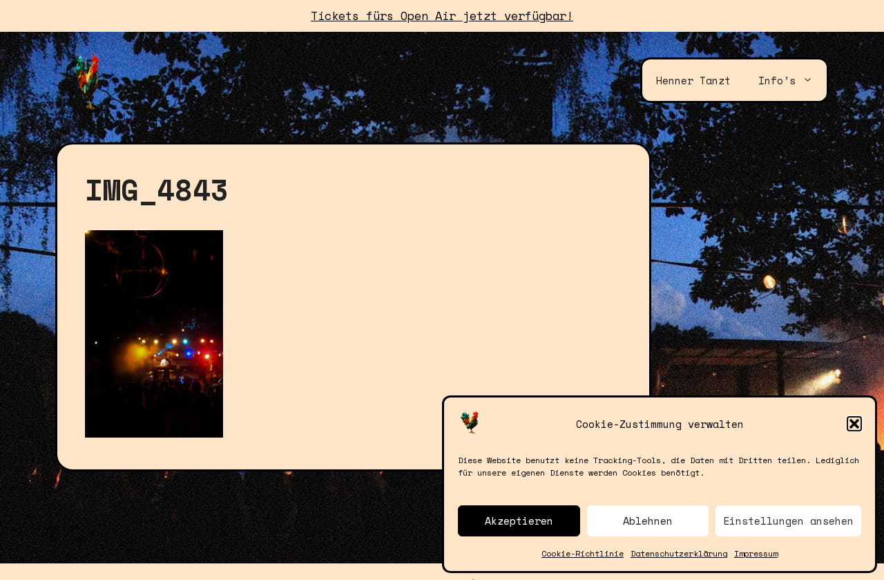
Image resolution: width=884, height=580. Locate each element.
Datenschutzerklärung (679, 553)
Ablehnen (648, 520)
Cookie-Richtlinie (582, 553)
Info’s (777, 80)
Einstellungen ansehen (788, 520)
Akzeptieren (519, 520)
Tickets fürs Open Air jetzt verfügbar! (442, 15)
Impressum (756, 553)
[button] (854, 424)
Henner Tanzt (693, 80)
